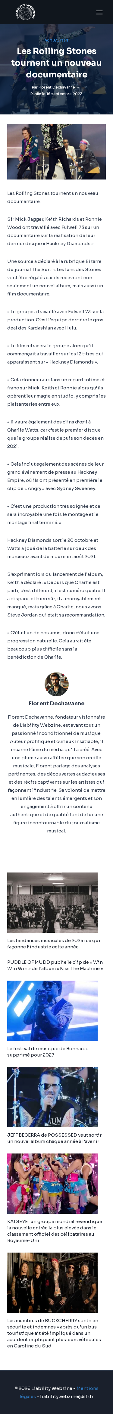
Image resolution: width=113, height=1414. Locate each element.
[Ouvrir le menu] (99, 11)
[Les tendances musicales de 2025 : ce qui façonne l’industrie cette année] (56, 902)
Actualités (56, 40)
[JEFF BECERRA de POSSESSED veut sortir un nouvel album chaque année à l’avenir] (56, 1097)
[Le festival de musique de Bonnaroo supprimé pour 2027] (56, 1011)
